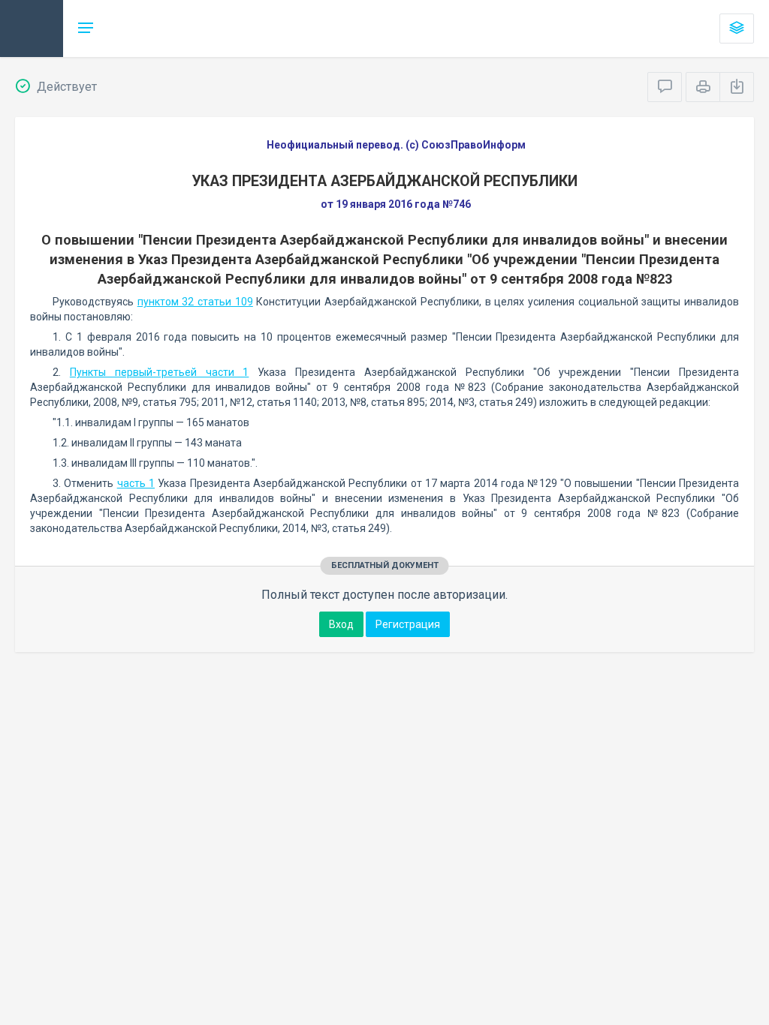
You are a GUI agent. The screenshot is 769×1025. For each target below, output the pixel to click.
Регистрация (407, 624)
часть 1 (136, 483)
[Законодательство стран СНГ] (31, 28)
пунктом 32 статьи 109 (195, 302)
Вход (341, 624)
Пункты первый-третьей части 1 (159, 372)
